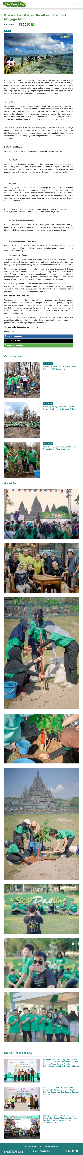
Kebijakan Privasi (51, 1146)
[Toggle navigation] (77, 4)
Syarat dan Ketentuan (33, 1146)
